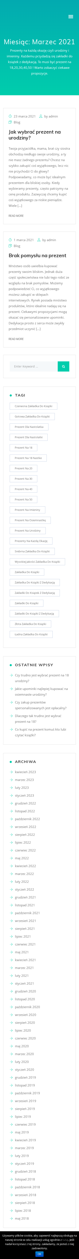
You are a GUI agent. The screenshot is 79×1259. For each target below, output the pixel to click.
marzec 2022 (24, 874)
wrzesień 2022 (25, 827)
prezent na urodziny (28, 530)
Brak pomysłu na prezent (37, 255)
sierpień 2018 (25, 1203)
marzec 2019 (24, 1148)
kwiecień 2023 (25, 772)
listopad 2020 (25, 999)
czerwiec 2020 (25, 1038)
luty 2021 (22, 975)
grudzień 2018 (25, 1171)
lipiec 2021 (23, 936)
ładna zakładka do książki (31, 634)
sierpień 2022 (25, 834)
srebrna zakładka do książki (32, 551)
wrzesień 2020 (25, 1015)
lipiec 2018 (23, 1210)
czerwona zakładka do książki (33, 406)
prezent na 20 (23, 468)
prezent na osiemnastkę (30, 520)
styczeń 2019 (24, 1163)
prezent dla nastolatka (29, 427)
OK (39, 1254)
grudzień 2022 (25, 803)
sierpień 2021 (25, 928)
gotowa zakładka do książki (32, 416)
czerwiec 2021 (25, 944)
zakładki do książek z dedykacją (35, 593)
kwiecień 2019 (25, 1140)
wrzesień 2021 (25, 921)
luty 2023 (22, 787)
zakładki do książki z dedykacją (34, 613)
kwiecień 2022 (25, 866)
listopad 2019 (25, 1085)
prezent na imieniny (27, 510)
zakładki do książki (26, 603)
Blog (17, 122)
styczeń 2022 (24, 889)
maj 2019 (22, 1132)
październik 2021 (27, 913)
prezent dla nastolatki (29, 437)
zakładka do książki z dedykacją (35, 582)
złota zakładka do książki (30, 624)
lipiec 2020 (23, 1030)
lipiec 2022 (23, 842)
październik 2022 (27, 819)
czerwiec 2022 (25, 850)
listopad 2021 (25, 905)
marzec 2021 (24, 968)
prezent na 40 (23, 489)
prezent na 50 (23, 499)
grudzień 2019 (25, 1077)
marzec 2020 (24, 1054)
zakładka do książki (27, 572)
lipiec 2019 (23, 1116)
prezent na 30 (23, 479)
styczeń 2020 (24, 1069)
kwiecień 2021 (25, 960)
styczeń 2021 (24, 983)
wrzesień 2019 (25, 1101)
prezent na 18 (23, 447)
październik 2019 (27, 1093)
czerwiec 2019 (25, 1124)
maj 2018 (22, 1218)
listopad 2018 (25, 1179)
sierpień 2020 (25, 1022)
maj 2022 (22, 858)
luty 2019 (22, 1156)
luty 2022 (22, 881)
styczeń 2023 (24, 795)
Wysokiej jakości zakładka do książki (37, 562)
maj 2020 (22, 1046)
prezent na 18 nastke (28, 458)
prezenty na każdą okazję (31, 541)
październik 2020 (27, 1007)
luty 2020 (22, 1062)
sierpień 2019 (25, 1109)
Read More (16, 215)
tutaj (65, 1240)
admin (53, 116)
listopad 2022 (25, 811)
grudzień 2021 (25, 897)
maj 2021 (22, 952)
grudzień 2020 (25, 991)
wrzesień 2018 (25, 1195)
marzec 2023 (24, 780)
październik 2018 (27, 1187)
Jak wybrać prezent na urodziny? (35, 135)
